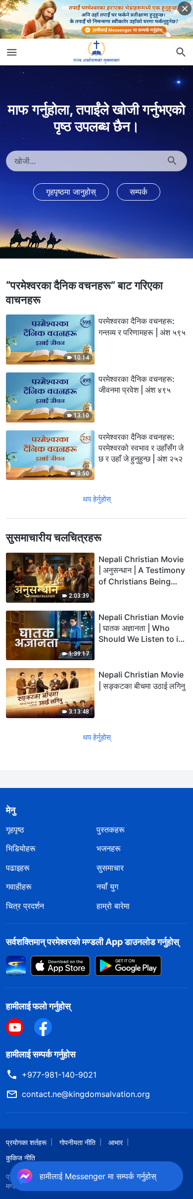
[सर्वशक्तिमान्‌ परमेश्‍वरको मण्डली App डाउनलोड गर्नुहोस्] (16, 965)
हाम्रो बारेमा (113, 906)
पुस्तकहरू (110, 829)
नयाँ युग (107, 886)
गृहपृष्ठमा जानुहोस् (71, 192)
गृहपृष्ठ (15, 829)
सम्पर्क (138, 192)
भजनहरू (108, 848)
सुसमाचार (110, 868)
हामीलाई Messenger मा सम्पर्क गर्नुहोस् (99, 1173)
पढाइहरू (18, 868)
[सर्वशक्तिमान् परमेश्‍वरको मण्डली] (96, 52)
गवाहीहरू (19, 886)
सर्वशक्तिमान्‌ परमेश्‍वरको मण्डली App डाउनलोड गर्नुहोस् (92, 942)
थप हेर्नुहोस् (97, 499)
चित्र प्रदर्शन (25, 906)
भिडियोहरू (21, 848)
